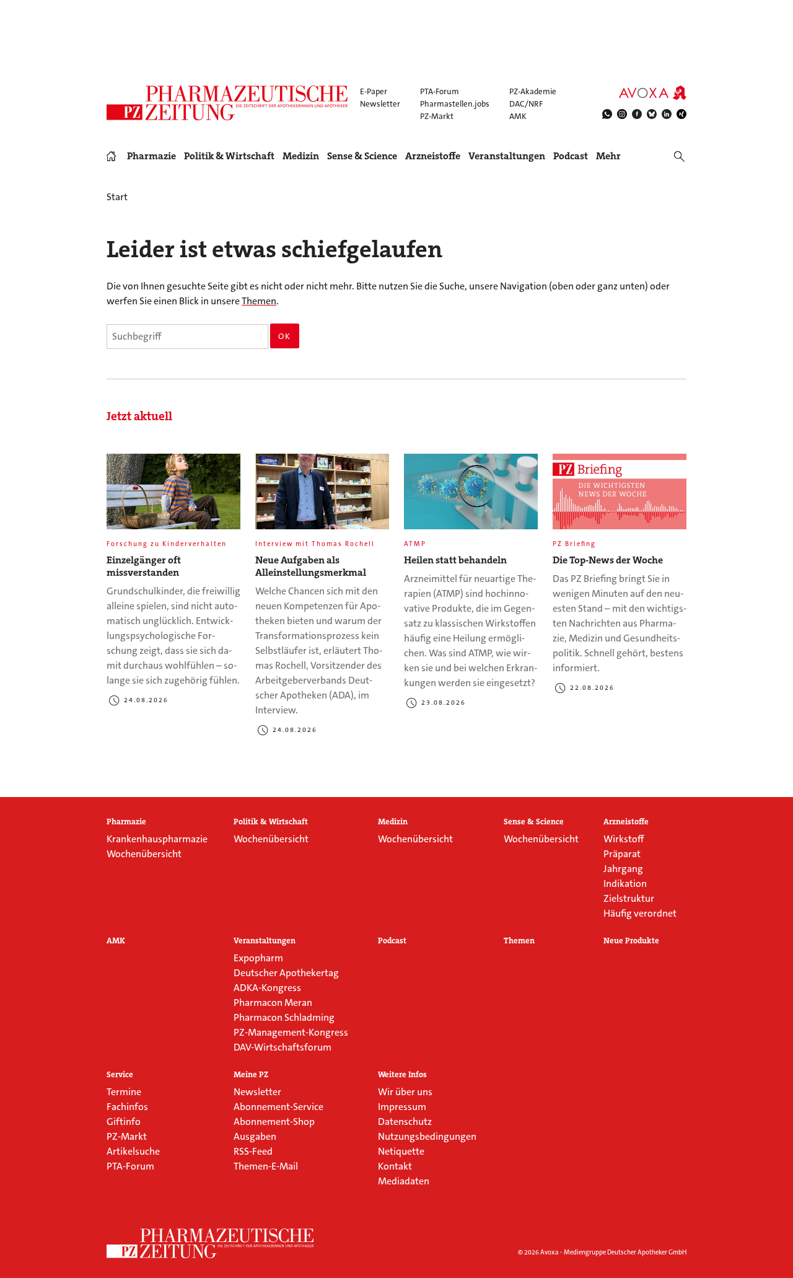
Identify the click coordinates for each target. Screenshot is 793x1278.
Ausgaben (255, 1136)
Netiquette (401, 1151)
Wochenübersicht (144, 853)
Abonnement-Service (278, 1106)
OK (284, 336)
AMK (518, 116)
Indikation (625, 883)
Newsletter (380, 104)
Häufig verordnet (640, 913)
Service (120, 1075)
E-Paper (373, 91)
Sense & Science (362, 156)
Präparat (622, 853)
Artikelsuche (133, 1151)
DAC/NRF (526, 104)
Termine (124, 1091)
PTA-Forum (439, 91)
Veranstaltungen (506, 156)
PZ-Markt (436, 116)
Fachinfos (127, 1106)
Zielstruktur (628, 898)
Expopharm (258, 957)
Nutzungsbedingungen (427, 1136)
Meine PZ (251, 1075)
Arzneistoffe (432, 156)
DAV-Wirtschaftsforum (282, 1047)
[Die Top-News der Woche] (619, 496)
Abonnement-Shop (274, 1121)
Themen (259, 300)
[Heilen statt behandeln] (471, 496)
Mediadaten (403, 1181)
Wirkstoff (623, 838)
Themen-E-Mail (266, 1166)
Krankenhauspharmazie (157, 838)
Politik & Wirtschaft (229, 156)
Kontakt (395, 1166)
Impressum (402, 1106)
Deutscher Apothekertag (286, 972)
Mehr (608, 156)
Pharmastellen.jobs (454, 104)
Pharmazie (151, 156)
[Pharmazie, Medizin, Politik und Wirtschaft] (228, 103)
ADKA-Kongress (267, 987)
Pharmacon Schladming (284, 1017)
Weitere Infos (402, 1075)
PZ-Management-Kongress (291, 1032)
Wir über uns (405, 1091)
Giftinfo (124, 1121)
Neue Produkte (631, 941)
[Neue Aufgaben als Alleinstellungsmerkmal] (322, 496)
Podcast (570, 155)
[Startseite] (211, 1243)
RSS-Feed (253, 1151)
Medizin (301, 156)
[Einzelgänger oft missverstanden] (173, 496)
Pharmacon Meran (273, 1002)
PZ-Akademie (532, 91)
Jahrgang (623, 868)
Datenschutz (405, 1121)
